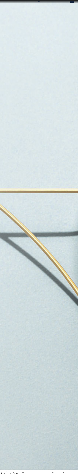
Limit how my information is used (72, 472)
